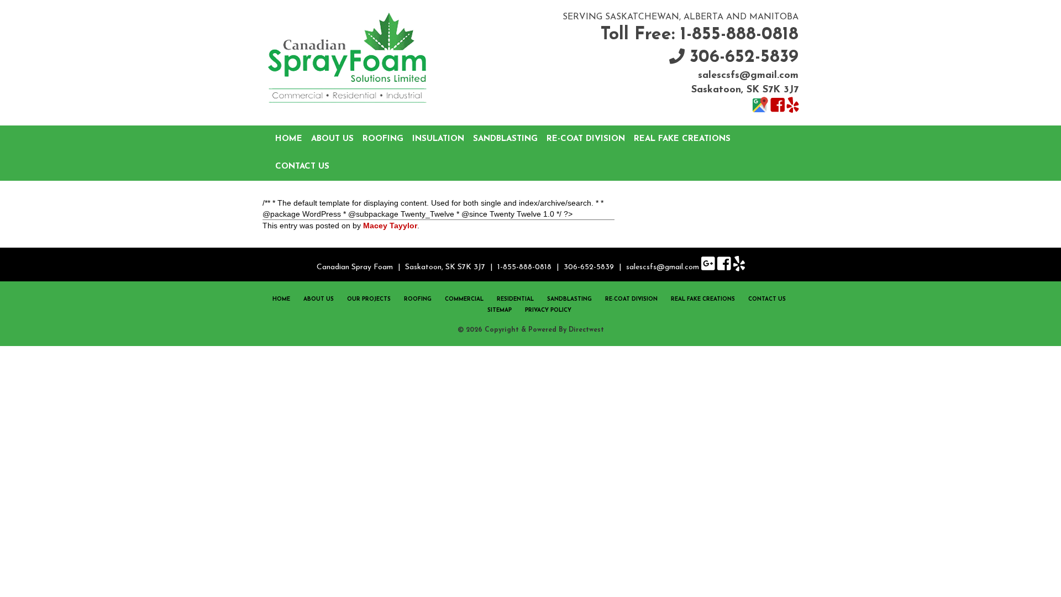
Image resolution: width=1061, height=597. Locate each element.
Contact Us (302, 167)
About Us (332, 139)
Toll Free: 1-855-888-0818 (700, 35)
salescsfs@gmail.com (748, 76)
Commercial (464, 299)
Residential (515, 299)
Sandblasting (505, 139)
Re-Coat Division (586, 139)
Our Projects (369, 299)
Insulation (438, 139)
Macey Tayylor (390, 225)
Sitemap (499, 310)
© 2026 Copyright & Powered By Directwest (531, 330)
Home (288, 139)
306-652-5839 (744, 57)
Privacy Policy (548, 310)
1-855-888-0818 (524, 267)
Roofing (383, 139)
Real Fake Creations (682, 139)
